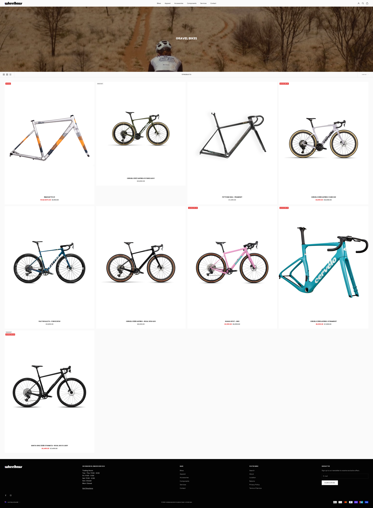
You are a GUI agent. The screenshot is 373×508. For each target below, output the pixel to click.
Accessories (178, 3)
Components (191, 3)
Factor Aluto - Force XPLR (49, 321)
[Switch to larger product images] (4, 74)
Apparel (167, 3)
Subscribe (330, 483)
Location (252, 477)
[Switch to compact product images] (10, 74)
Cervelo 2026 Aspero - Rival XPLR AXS (141, 321)
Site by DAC (188, 502)
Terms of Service (255, 488)
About (251, 474)
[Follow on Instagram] (11, 495)
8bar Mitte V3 (49, 197)
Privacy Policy (254, 485)
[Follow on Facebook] (6, 495)
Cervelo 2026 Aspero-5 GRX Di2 (323, 197)
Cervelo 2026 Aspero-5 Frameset (323, 321)
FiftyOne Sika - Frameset (232, 197)
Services (203, 3)
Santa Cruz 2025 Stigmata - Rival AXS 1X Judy (49, 446)
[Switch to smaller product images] (7, 74)
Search (251, 470)
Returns (252, 481)
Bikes (159, 3)
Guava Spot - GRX (232, 321)
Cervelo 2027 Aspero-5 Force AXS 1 (141, 178)
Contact (213, 3)
